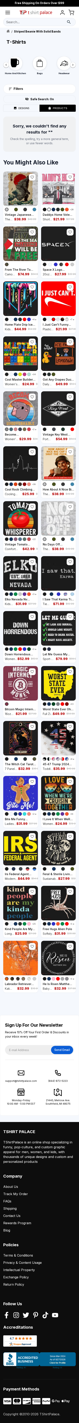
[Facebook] (6, 1315)
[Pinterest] (35, 1315)
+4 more (36, 319)
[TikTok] (45, 1315)
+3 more (36, 594)
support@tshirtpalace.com (21, 1080)
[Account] (62, 13)
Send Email (62, 1049)
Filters (18, 89)
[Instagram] (16, 1315)
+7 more (74, 319)
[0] (71, 13)
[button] (32, 177)
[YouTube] (55, 1315)
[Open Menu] (7, 13)
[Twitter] (26, 1315)
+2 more (36, 429)
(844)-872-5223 (58, 1080)
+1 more (36, 649)
